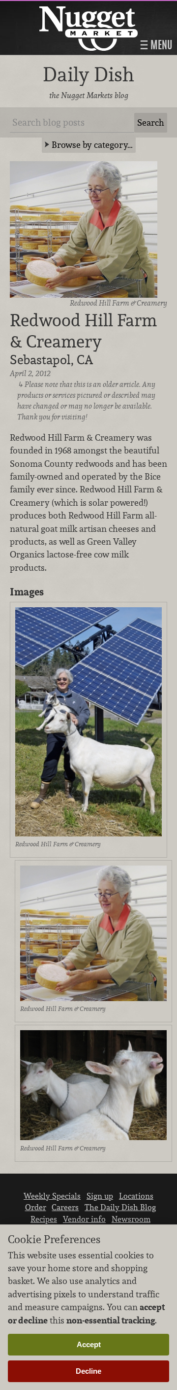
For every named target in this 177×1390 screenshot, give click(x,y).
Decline (88, 1371)
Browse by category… (92, 144)
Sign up (100, 1196)
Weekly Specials (52, 1196)
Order (35, 1207)
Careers (65, 1207)
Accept (89, 1344)
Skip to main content (46, 8)
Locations (136, 1196)
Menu (160, 44)
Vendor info (84, 1219)
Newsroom (131, 1219)
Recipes (43, 1219)
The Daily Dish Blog (120, 1207)
